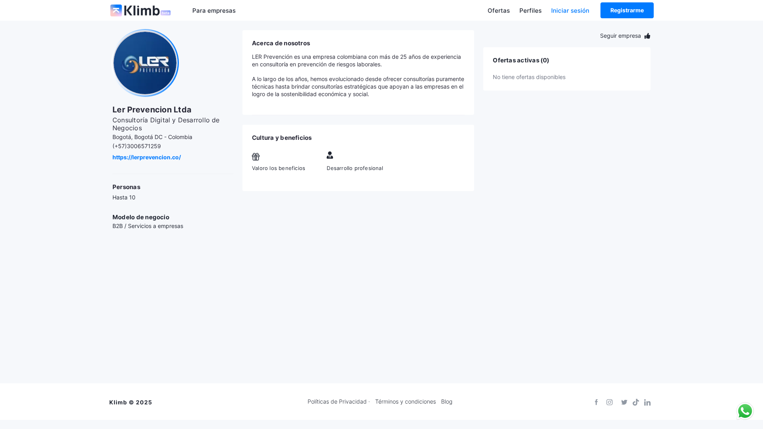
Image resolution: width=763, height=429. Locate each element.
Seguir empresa (621, 35)
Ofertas (499, 10)
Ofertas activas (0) (521, 60)
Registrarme (627, 10)
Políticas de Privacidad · (339, 401)
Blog (446, 401)
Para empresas (214, 10)
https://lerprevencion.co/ (146, 157)
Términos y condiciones (405, 401)
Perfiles (530, 10)
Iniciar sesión (570, 10)
